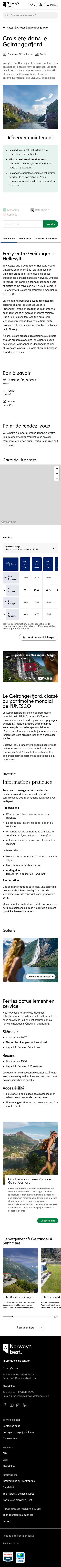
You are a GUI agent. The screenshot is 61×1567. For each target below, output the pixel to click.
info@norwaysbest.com (24, 1378)
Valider (51, 224)
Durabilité (8, 1487)
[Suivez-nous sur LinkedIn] (25, 1405)
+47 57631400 (25, 1374)
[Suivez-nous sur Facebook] (5, 1405)
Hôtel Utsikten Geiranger (18, 1297)
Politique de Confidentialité (18, 1535)
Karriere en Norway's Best (17, 1500)
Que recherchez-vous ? (23, 15)
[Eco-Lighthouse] (20, 1557)
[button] (30, 667)
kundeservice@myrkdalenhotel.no (30, 1396)
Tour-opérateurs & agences (18, 1514)
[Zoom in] (56, 468)
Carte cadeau (10, 1438)
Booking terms (11, 1543)
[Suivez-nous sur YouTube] (11, 1405)
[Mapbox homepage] (8, 522)
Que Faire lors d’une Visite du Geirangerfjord (29, 1180)
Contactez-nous (11, 1425)
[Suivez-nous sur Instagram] (18, 1405)
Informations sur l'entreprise (19, 1480)
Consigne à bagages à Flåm (18, 1432)
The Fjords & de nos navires (18, 1493)
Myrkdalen (9, 1466)
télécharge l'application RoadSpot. (26, 873)
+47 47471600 (25, 1392)
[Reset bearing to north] (56, 478)
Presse (6, 1521)
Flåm (5, 1453)
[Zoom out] (56, 473)
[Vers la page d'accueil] (12, 4)
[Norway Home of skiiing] (8, 1557)
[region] (30, 494)
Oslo (5, 1459)
